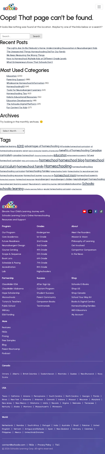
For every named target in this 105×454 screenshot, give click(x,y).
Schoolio (88, 183)
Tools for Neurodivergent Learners (24, 90)
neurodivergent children (62, 179)
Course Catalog (10, 249)
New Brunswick (87, 374)
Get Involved (78, 245)
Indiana (61, 399)
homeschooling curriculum (12, 171)
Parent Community (46, 297)
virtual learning (77, 189)
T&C (57, 444)
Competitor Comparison (84, 249)
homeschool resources (25, 179)
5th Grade (42, 254)
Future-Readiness (11, 241)
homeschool (48, 160)
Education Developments (19, 100)
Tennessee (89, 403)
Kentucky (6, 406)
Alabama (27, 399)
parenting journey (49, 184)
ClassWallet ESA (10, 284)
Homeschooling (58, 166)
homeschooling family (58, 171)
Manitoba (62, 374)
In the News (77, 254)
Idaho (45, 403)
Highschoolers (44, 271)
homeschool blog (71, 160)
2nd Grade (42, 241)
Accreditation (9, 267)
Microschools (8, 297)
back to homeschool (35, 151)
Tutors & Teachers (11, 301)
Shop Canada (78, 293)
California (15, 396)
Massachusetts (42, 406)
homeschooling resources (11, 175)
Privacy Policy (44, 444)
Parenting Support (16, 79)
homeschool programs (7, 179)
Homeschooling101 (16, 86)
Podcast (6, 353)
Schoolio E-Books (80, 284)
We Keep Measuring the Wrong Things (26, 55)
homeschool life (48, 176)
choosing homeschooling (43, 155)
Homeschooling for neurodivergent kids (83, 171)
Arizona (26, 396)
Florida (96, 396)
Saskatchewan (47, 374)
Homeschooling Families (83, 305)
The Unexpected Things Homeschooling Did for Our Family (36, 51)
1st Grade (41, 236)
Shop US (76, 288)
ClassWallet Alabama (13, 288)
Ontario (5, 374)
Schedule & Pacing (11, 262)
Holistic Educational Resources (22, 97)
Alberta (16, 374)
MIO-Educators (79, 310)
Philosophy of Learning (83, 241)
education (60, 155)
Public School (8, 305)
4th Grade (42, 249)
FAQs (4, 331)
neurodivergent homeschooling (89, 179)
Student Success (45, 293)
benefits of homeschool (50, 151)
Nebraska (77, 403)
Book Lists (7, 258)
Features (6, 327)
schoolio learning (12, 189)
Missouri (72, 399)
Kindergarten (43, 232)
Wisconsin (83, 399)
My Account (77, 314)
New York (15, 399)
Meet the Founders (81, 232)
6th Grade (42, 258)
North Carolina (72, 396)
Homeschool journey (33, 175)
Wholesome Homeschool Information (25, 83)
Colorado (50, 399)
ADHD (20, 146)
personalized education (70, 184)
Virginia (65, 403)
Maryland (95, 399)
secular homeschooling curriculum (57, 189)
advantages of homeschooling (41, 146)
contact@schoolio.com (13, 444)
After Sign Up (43, 284)
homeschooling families (38, 171)
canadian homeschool (23, 155)
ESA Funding (8, 314)
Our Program (8, 232)
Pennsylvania (39, 396)
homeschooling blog (82, 166)
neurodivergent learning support (14, 184)
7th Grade (42, 262)
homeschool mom (65, 175)
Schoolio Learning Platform (33, 189)
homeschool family (30, 166)
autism (25, 151)
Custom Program (45, 288)
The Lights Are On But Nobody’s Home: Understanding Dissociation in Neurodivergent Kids (52, 48)
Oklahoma (34, 403)
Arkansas (39, 399)
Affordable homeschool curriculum (75, 146)
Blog (4, 344)
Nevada (55, 403)
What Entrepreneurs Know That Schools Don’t (30, 62)
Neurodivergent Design (13, 245)
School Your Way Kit (82, 297)
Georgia (86, 396)
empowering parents (76, 155)
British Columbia (30, 374)
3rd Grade (42, 245)
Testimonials (43, 305)
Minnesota (57, 406)
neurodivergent (42, 179)
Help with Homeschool (30, 161)
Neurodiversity (35, 184)
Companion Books (46, 301)
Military (6, 310)
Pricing (5, 336)
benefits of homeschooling (74, 150)
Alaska (17, 406)
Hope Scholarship (11, 293)
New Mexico (21, 403)
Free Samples (9, 340)
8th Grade (42, 267)
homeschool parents (87, 175)
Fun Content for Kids (17, 107)
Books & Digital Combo (83, 301)
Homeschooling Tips (17, 93)
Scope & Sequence (11, 254)
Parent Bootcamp (11, 349)
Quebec (73, 374)
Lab (4, 271)
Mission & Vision (80, 236)
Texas (4, 396)
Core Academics (10, 236)
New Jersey (7, 403)
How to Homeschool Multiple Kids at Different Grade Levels (36, 58)
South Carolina (55, 396)
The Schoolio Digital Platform (21, 104)
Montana (27, 406)
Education (12, 76)
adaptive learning (8, 146)
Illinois (4, 399)
